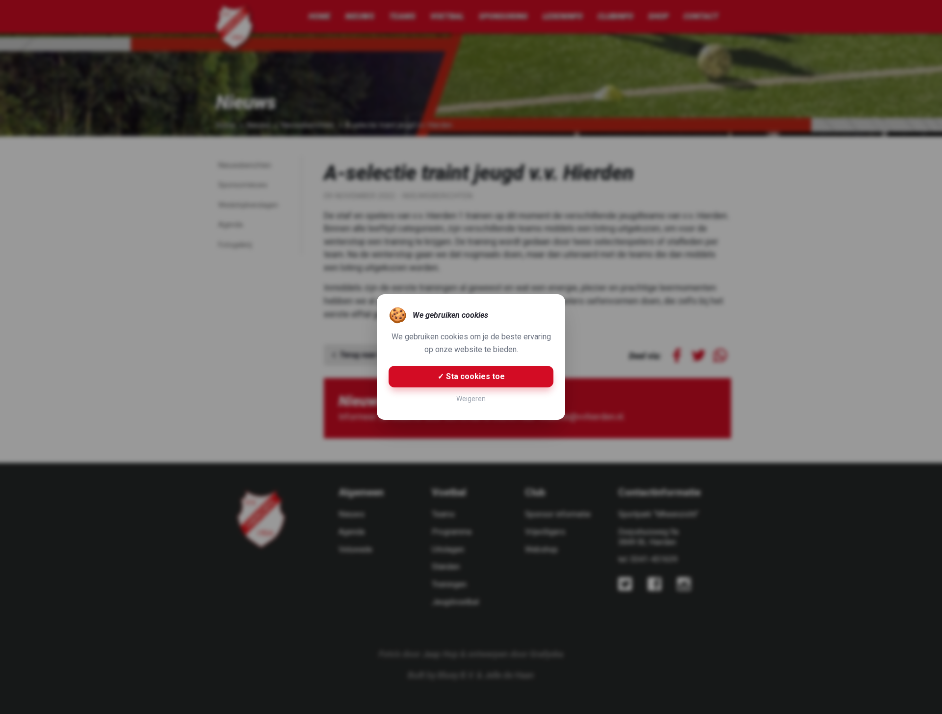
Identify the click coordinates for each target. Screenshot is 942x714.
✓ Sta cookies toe (471, 376)
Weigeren (471, 399)
